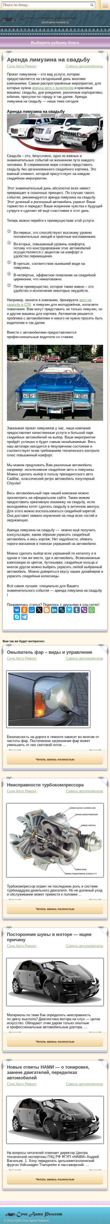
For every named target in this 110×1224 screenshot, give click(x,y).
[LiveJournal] (61, 609)
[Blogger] (47, 609)
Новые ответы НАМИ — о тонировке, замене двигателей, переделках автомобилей (48, 1072)
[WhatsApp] (91, 609)
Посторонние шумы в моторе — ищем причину (49, 937)
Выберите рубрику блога (55, 42)
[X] (39, 609)
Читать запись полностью (55, 759)
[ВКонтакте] (17, 609)
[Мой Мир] (32, 609)
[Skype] (17, 616)
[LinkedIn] (54, 609)
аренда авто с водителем (52, 88)
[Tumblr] (76, 609)
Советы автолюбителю (84, 66)
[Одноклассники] (24, 609)
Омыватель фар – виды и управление (49, 652)
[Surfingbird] (69, 609)
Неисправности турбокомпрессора (45, 784)
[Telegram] (24, 616)
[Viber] (84, 609)
